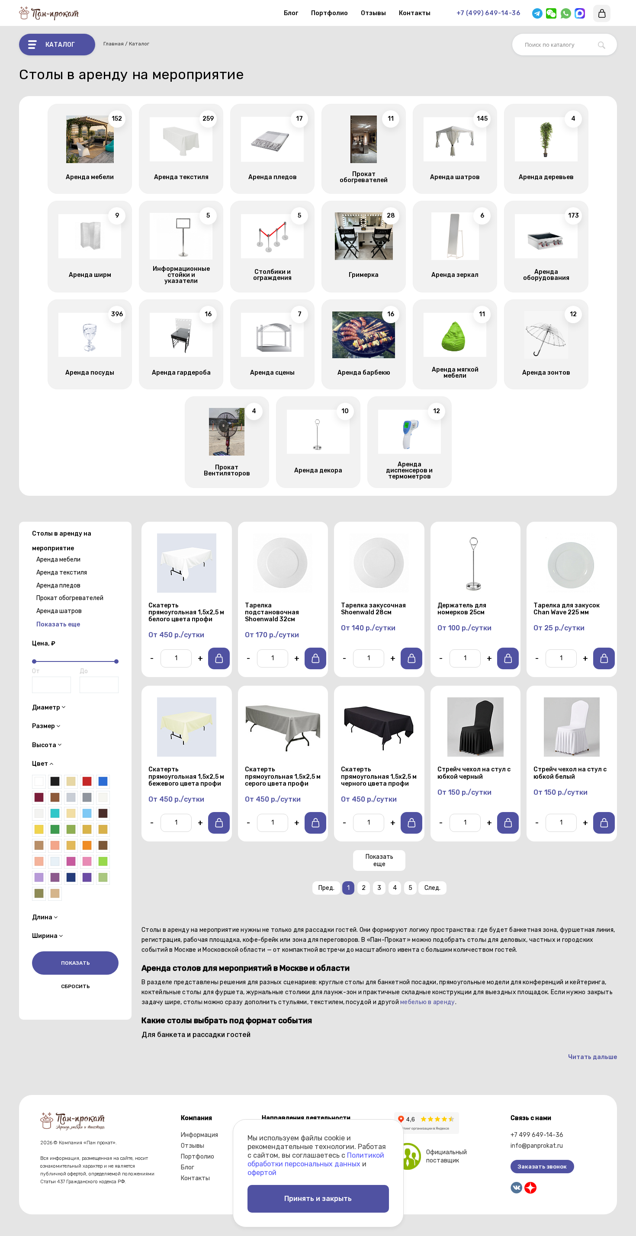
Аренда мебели (58, 559)
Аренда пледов (58, 585)
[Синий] (103, 782)
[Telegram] (537, 13)
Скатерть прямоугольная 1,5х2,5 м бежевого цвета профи (186, 776)
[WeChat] (551, 13)
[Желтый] (39, 830)
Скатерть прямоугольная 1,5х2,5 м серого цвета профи (283, 776)
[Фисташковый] (103, 878)
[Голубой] (87, 814)
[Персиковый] (39, 862)
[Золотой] (103, 830)
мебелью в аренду (427, 1002)
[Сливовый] (55, 878)
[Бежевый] (55, 894)
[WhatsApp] (566, 13)
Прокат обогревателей (69, 598)
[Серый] (87, 798)
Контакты (414, 13)
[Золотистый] (87, 830)
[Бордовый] (39, 798)
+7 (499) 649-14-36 (488, 13)
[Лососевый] (55, 846)
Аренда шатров (59, 611)
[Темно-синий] (71, 878)
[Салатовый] (103, 862)
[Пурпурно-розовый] (71, 862)
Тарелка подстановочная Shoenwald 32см (272, 612)
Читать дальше (592, 1057)
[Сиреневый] (39, 878)
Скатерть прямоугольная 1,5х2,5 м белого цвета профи (186, 612)
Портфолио (329, 13)
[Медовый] (71, 846)
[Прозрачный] (55, 862)
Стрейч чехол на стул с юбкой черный (474, 773)
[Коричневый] (55, 798)
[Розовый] (87, 862)
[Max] (580, 13)
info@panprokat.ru (537, 1145)
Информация (199, 1135)
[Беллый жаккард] (103, 798)
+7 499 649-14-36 (537, 1135)
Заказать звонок (542, 1166)
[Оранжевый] (87, 846)
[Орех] (103, 846)
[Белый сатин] (39, 814)
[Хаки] (39, 894)
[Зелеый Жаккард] (71, 830)
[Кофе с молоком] (39, 846)
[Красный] (87, 782)
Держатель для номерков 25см (461, 609)
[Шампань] (71, 782)
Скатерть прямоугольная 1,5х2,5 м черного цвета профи (379, 776)
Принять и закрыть (318, 1198)
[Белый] (39, 782)
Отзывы (373, 13)
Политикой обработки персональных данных (315, 1159)
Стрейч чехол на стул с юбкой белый (570, 773)
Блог (291, 13)
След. (432, 888)
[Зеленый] (55, 830)
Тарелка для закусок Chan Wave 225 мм (566, 609)
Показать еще (379, 860)
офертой (261, 1173)
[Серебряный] (71, 798)
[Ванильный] (71, 814)
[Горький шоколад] (103, 814)
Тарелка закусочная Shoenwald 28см (373, 609)
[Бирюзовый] (55, 814)
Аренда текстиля (61, 572)
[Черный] (55, 782)
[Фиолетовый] (87, 878)
